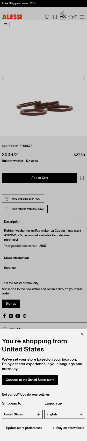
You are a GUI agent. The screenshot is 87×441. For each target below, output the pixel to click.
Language (53, 403)
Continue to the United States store (30, 380)
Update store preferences (24, 428)
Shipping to (11, 403)
